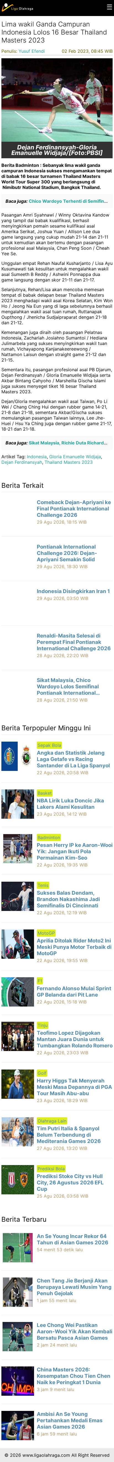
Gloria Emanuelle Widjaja (75, 456)
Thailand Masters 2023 (69, 462)
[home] (17, 10)
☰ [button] (110, 7)
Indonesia (37, 456)
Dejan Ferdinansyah (21, 462)
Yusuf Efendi (32, 51)
